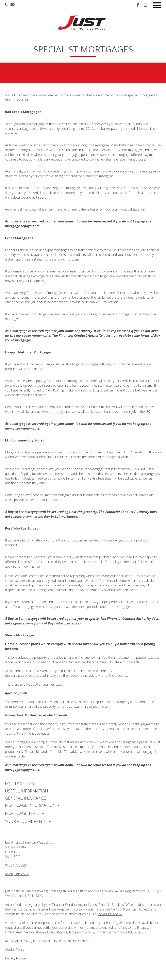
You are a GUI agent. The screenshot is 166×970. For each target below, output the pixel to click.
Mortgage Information (30, 805)
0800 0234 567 (135, 932)
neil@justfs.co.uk (17, 874)
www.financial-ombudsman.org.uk (63, 932)
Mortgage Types (22, 813)
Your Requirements (26, 821)
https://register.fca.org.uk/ (67, 909)
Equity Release (20, 783)
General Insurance (25, 798)
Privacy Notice (15, 958)
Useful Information (26, 791)
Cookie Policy (14, 949)
